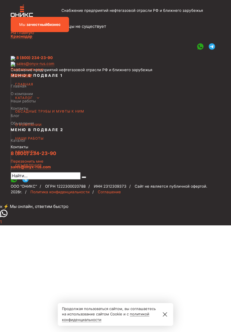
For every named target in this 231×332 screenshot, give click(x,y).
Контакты (25, 152)
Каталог (24, 98)
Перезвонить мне (27, 69)
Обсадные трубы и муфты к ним (49, 111)
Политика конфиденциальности (60, 192)
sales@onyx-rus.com (35, 63)
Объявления (28, 165)
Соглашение (109, 192)
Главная (24, 84)
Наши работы (29, 138)
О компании (28, 125)
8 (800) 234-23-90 (34, 57)
